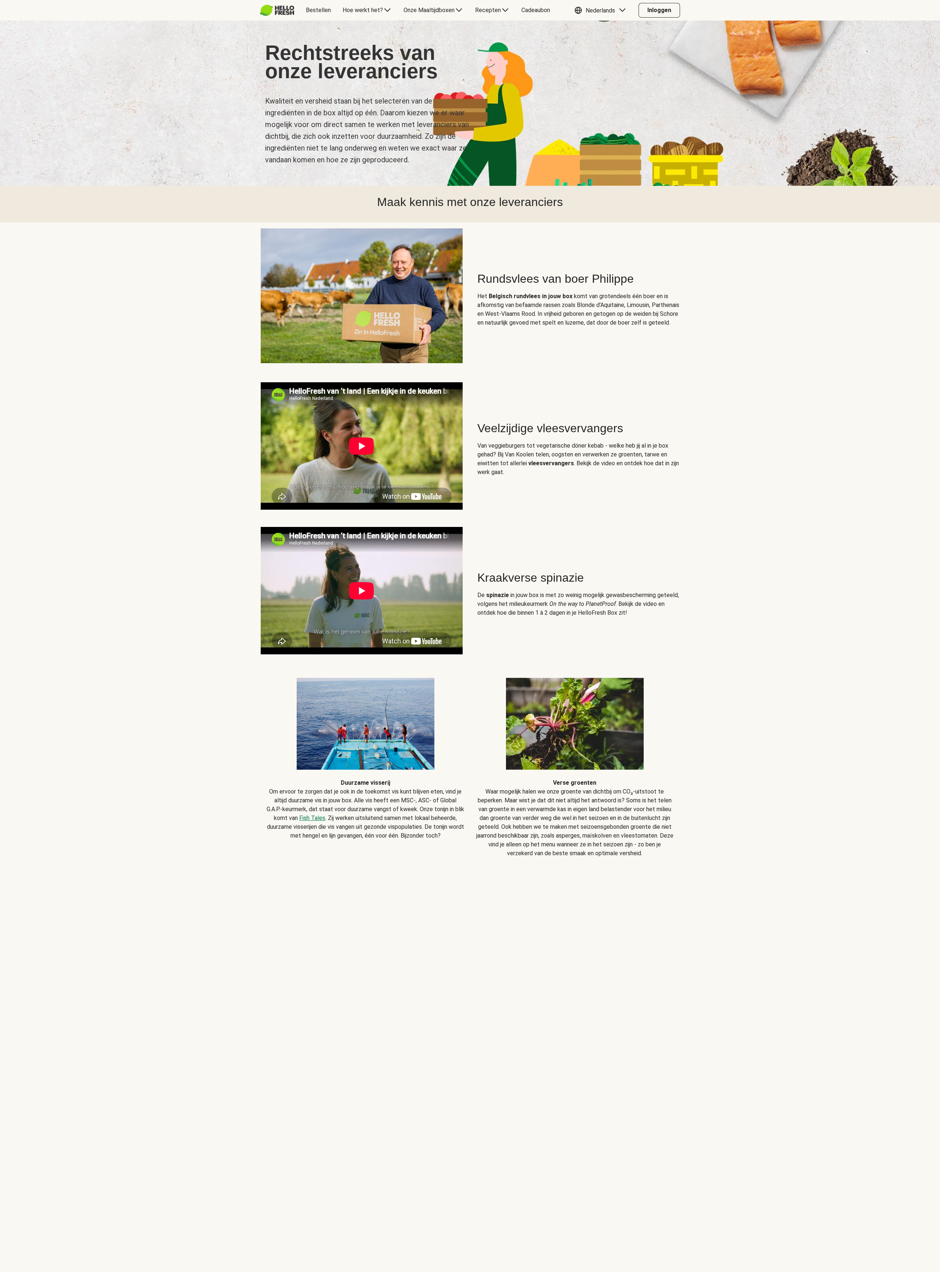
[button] (602, 10)
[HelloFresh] (277, 10)
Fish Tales (312, 817)
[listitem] (365, 762)
